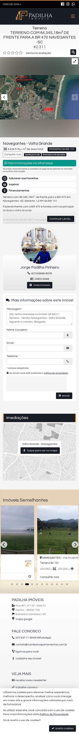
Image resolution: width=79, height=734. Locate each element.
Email (10, 343)
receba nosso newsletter (31, 680)
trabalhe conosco (26, 687)
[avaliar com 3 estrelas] (13, 53)
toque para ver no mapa (41, 450)
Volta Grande (40, 144)
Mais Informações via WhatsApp (30, 163)
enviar (66, 395)
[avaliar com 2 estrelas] (9, 53)
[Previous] (8, 530)
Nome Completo (17, 330)
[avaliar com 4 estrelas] (17, 53)
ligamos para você (27, 651)
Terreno (39, 28)
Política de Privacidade (54, 714)
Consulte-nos (12, 154)
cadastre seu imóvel (28, 658)
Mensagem (14, 309)
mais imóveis (41, 285)
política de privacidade (56, 373)
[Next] (71, 530)
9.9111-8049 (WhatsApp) (33, 637)
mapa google (24, 619)
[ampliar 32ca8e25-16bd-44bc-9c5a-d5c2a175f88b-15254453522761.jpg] (39, 88)
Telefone (12, 356)
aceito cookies (64, 728)
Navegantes (14, 144)
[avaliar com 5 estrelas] (21, 53)
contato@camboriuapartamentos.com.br (41, 644)
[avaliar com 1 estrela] (5, 53)
